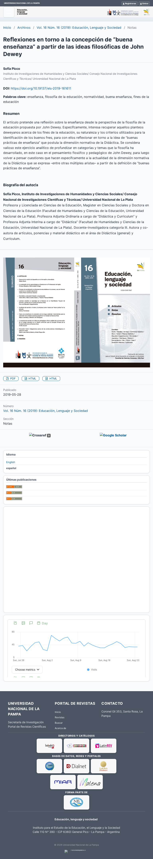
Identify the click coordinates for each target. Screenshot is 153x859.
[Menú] (8, 12)
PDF (12, 378)
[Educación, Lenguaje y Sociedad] (83, 12)
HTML (32, 378)
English (10, 462)
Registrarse (130, 3)
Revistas (59, 717)
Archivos (23, 28)
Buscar (59, 722)
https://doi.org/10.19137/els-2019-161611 (41, 88)
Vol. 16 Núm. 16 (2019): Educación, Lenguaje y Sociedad (79, 28)
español (11, 468)
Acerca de (60, 728)
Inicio (7, 28)
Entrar (145, 3)
